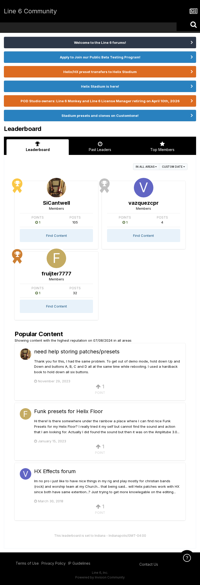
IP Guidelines (79, 563)
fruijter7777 (56, 273)
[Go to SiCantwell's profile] (56, 187)
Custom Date (172, 166)
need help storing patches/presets (77, 351)
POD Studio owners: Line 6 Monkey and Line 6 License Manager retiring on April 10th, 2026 (100, 101)
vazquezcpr (143, 203)
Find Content (56, 235)
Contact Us (148, 564)
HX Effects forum (55, 471)
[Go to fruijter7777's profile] (56, 258)
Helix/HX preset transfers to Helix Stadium (100, 72)
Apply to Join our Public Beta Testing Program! (100, 57)
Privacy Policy (53, 563)
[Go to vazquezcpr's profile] (143, 187)
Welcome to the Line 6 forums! (100, 42)
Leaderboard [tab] (38, 149)
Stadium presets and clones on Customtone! (100, 115)
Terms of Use (27, 563)
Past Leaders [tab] (100, 149)
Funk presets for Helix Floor (68, 411)
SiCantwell (56, 203)
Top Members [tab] (162, 149)
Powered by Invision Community (100, 577)
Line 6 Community (30, 11)
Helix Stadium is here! (100, 86)
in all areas (145, 166)
